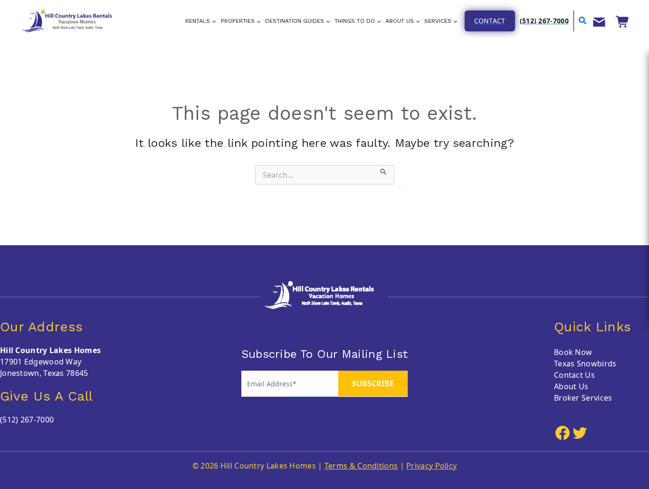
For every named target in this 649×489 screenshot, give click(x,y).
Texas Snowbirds (585, 363)
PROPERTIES (238, 21)
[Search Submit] (383, 170)
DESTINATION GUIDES (294, 21)
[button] (490, 20)
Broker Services (583, 398)
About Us (571, 386)
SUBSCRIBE (373, 383)
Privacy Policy (431, 465)
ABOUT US (399, 21)
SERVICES (437, 21)
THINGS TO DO (354, 21)
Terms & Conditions (361, 465)
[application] (213, 21)
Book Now (573, 352)
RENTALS (197, 21)
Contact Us (574, 375)
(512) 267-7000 (27, 419)
